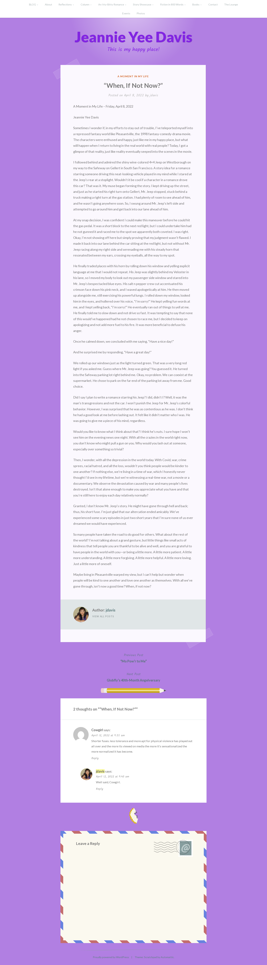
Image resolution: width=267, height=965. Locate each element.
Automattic (167, 957)
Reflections (65, 4)
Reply (95, 758)
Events (126, 13)
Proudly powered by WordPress (111, 957)
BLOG (32, 4)
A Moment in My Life (133, 76)
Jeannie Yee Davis (133, 36)
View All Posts (103, 616)
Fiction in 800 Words (171, 4)
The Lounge (231, 4)
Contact (213, 4)
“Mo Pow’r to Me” (133, 658)
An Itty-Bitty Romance (111, 4)
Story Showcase (142, 4)
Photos (141, 13)
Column (85, 4)
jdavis (154, 95)
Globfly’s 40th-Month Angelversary (133, 677)
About (48, 4)
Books (195, 4)
